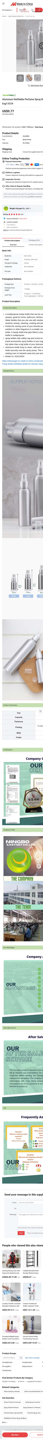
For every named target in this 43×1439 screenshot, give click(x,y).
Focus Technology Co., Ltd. (28, 1430)
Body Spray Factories (32, 1402)
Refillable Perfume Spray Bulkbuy (15, 1418)
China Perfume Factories (12, 1402)
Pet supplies (6, 1366)
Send (21, 1233)
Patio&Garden (27, 1362)
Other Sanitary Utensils (12, 1391)
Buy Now (15, 1435)
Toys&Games (6, 1370)
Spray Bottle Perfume (11, 1407)
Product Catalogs (33, 1358)
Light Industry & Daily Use (15, 16)
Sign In (5, 230)
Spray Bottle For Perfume (31, 1407)
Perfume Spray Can (34, 1413)
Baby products (27, 1366)
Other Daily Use (30, 16)
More (4, 1422)
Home (4, 16)
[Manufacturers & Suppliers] (21, 4)
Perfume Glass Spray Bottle (13, 1413)
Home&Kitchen (7, 1362)
